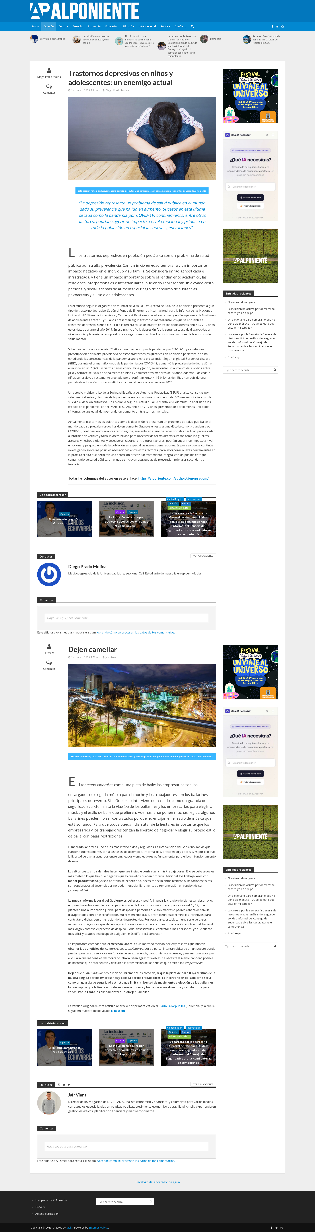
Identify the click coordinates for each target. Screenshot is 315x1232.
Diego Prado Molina (49, 77)
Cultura (63, 26)
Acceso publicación (47, 1213)
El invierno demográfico (52, 38)
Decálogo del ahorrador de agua (157, 1182)
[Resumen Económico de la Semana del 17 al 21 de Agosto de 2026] (247, 39)
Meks (69, 1227)
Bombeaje (215, 38)
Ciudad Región (174, 499)
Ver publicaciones (203, 555)
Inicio (35, 26)
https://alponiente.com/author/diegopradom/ (173, 478)
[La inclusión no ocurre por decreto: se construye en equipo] (76, 39)
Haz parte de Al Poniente (51, 1200)
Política (165, 26)
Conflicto (180, 26)
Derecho (78, 26)
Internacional (147, 26)
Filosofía (128, 26)
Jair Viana (49, 653)
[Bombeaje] (204, 39)
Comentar (49, 92)
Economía (94, 26)
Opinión (49, 26)
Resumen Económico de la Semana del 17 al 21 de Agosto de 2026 (266, 39)
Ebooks (40, 1207)
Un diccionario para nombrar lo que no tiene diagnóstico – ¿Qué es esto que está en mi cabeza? (139, 41)
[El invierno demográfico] (34, 39)
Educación (111, 26)
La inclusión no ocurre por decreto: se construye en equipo (96, 39)
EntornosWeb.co (98, 1227)
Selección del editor (179, 507)
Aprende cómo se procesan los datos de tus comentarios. (136, 632)
